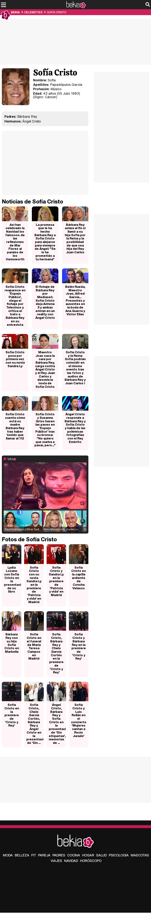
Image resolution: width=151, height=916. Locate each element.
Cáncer (50, 96)
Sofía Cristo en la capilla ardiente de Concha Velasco (78, 577)
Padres (58, 855)
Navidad (71, 860)
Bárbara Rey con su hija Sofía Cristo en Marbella (11, 643)
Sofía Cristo (56, 12)
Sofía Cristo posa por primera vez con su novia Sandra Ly (15, 359)
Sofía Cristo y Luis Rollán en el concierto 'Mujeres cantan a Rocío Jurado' (78, 720)
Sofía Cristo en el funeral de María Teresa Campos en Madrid (34, 646)
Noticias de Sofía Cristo (32, 201)
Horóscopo (90, 860)
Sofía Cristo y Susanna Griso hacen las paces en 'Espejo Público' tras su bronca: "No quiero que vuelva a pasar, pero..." (45, 429)
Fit (33, 855)
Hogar (88, 855)
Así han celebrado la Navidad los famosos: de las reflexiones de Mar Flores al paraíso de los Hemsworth (15, 241)
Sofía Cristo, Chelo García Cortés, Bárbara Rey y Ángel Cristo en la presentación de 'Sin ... (35, 723)
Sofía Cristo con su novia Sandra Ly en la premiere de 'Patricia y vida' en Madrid (34, 584)
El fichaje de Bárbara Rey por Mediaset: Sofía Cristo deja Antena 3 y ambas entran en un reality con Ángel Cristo (45, 302)
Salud (101, 855)
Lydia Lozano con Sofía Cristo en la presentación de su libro (12, 579)
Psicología (119, 855)
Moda (8, 855)
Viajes (56, 860)
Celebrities (33, 12)
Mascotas (140, 855)
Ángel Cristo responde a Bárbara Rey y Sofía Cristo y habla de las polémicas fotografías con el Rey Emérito (75, 428)
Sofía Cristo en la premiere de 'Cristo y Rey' (11, 715)
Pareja (44, 855)
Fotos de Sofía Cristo (29, 539)
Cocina (73, 855)
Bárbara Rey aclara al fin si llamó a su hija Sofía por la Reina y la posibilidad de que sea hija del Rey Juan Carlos (75, 238)
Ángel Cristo (31, 121)
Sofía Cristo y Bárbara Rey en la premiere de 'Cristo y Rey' (78, 646)
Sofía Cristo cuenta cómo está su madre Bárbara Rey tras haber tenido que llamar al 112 (15, 426)
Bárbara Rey (27, 116)
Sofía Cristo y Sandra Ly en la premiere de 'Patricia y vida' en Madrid (56, 581)
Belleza (22, 855)
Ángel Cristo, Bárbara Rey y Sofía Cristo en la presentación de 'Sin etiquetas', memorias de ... (57, 723)
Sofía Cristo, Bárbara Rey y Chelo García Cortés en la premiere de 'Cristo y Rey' (56, 653)
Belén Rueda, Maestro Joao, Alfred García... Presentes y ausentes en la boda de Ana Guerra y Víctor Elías (75, 300)
